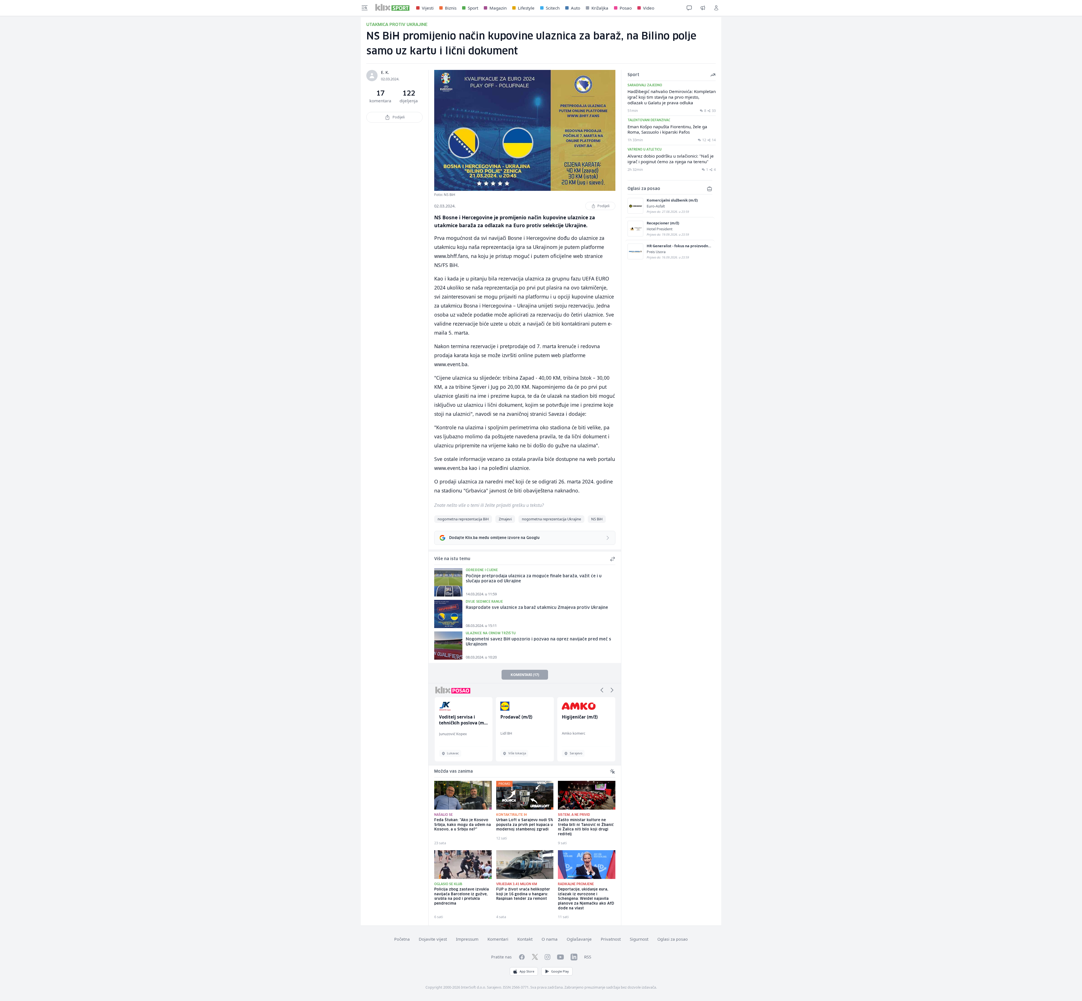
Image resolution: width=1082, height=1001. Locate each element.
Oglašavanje (579, 939)
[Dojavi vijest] (703, 8)
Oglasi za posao (672, 939)
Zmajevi (505, 519)
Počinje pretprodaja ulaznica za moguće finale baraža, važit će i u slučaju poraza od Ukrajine (534, 579)
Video (648, 8)
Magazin (498, 8)
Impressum (467, 939)
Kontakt (525, 939)
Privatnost (611, 939)
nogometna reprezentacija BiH (463, 519)
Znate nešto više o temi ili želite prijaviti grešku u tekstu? (489, 505)
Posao (626, 8)
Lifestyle (526, 8)
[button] (601, 690)
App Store (527, 971)
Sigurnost (639, 939)
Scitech (553, 8)
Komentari (497, 939)
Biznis (450, 8)
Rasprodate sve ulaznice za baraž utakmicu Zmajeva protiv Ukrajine (537, 608)
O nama (550, 939)
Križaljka (599, 8)
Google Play (560, 971)
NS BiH (596, 519)
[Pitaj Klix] (689, 8)
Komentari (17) (525, 674)
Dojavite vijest (433, 939)
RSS (587, 957)
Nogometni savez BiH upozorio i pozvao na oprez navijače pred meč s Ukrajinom (538, 642)
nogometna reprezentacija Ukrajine (551, 519)
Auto (575, 8)
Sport (473, 8)
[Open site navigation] (364, 8)
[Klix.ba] (392, 7)
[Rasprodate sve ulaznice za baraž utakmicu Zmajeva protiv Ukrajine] (448, 614)
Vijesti (428, 8)
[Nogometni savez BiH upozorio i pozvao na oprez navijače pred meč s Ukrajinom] (448, 645)
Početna (402, 939)
